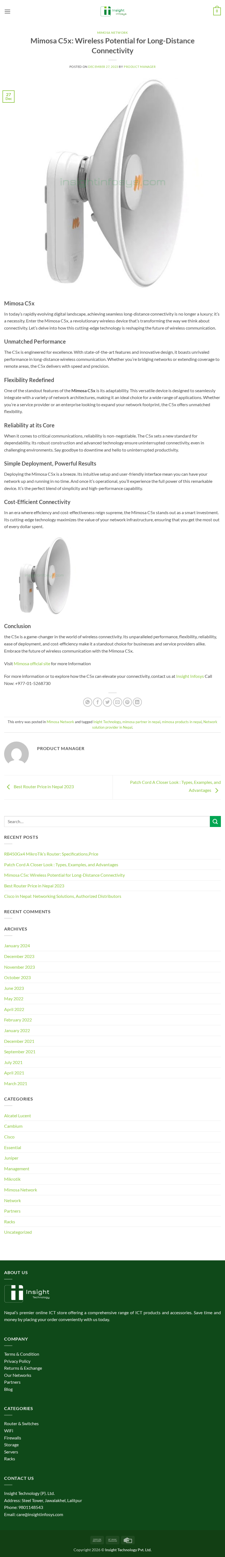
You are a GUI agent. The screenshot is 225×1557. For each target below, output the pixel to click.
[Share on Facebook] (97, 702)
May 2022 (13, 998)
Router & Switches (21, 1423)
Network (12, 1200)
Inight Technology (107, 722)
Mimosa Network (112, 32)
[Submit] (215, 821)
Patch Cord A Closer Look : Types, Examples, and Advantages (61, 864)
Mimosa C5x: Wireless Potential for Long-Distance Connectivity (64, 875)
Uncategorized (18, 1232)
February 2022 (18, 1019)
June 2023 (14, 988)
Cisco (9, 1136)
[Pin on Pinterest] (127, 702)
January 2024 (17, 945)
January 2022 (17, 1030)
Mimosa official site (32, 663)
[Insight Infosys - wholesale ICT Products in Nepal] (112, 11)
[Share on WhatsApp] (87, 702)
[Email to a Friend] (117, 702)
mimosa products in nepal (182, 722)
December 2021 (19, 1041)
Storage (11, 1444)
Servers (11, 1451)
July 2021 (13, 1062)
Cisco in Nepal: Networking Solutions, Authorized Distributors (62, 896)
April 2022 (14, 1009)
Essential (12, 1147)
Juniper (11, 1157)
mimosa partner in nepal (141, 722)
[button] (7, 11)
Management (16, 1168)
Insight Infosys (190, 676)
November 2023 (19, 967)
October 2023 (17, 977)
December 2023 (19, 956)
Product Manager (140, 66)
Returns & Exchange (23, 1368)
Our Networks (17, 1375)
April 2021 (14, 1072)
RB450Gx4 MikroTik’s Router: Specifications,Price (51, 853)
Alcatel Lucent (17, 1115)
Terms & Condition (21, 1354)
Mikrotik (12, 1179)
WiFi (8, 1430)
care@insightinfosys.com (39, 1514)
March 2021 (15, 1083)
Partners (12, 1210)
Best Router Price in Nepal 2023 (43, 786)
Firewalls (12, 1437)
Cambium (13, 1126)
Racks (9, 1221)
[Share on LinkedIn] (137, 702)
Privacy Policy (17, 1361)
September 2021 (19, 1051)
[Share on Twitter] (107, 702)
